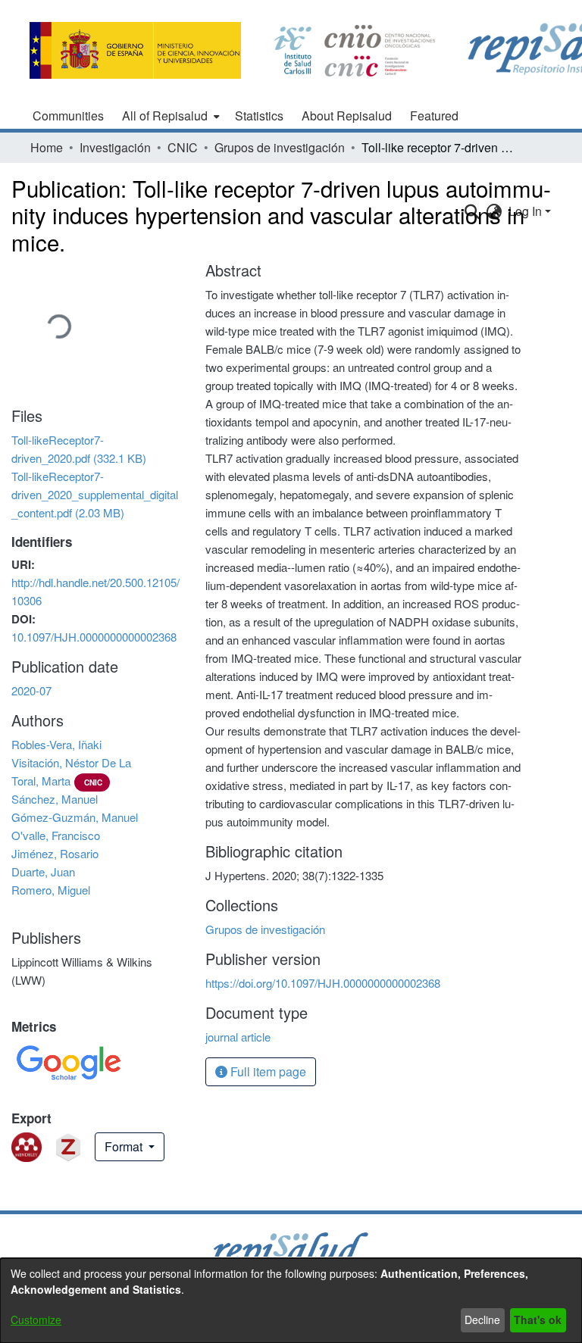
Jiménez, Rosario (55, 853)
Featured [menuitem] (434, 115)
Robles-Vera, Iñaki (56, 744)
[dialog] (291, 1300)
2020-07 (31, 690)
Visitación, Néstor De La (71, 762)
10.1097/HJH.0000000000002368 (94, 637)
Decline (482, 1319)
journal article (238, 1037)
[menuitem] (169, 116)
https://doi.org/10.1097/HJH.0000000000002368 (322, 983)
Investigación (115, 147)
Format (125, 1146)
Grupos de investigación (279, 147)
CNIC (182, 147)
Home (46, 147)
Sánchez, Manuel (54, 799)
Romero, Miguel (50, 890)
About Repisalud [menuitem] (347, 115)
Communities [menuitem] (68, 115)
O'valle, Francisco (55, 835)
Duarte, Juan (43, 871)
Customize (36, 1319)
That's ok (538, 1319)
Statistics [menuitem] (259, 115)
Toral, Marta (40, 781)
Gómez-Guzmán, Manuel (74, 817)
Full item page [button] (266, 1071)
